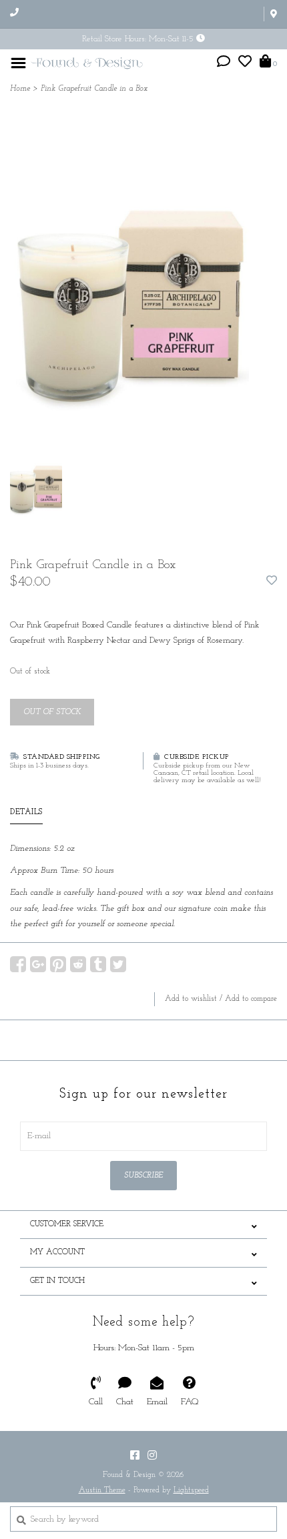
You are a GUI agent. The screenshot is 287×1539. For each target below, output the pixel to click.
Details (26, 812)
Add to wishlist (191, 999)
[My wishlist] (245, 63)
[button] (223, 63)
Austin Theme (102, 1490)
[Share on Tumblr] (98, 964)
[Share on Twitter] (118, 964)
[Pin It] (58, 964)
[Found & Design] (87, 62)
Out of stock (52, 712)
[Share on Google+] (38, 964)
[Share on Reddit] (78, 964)
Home (20, 89)
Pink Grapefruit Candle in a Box (94, 89)
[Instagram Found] (152, 1455)
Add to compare (251, 999)
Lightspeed (191, 1490)
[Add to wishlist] (271, 581)
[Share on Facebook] (18, 964)
